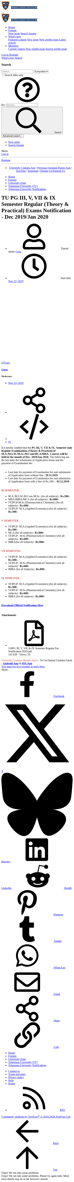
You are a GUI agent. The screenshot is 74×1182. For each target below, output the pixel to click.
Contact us (14, 1071)
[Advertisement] (37, 323)
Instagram (33, 170)
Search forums (28, 33)
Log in (5, 154)
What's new (14, 36)
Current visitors (16, 48)
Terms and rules (16, 1074)
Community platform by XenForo (36, 1116)
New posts (14, 33)
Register (5, 160)
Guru (18, 251)
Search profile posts (56, 48)
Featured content (17, 39)
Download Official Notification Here (22, 605)
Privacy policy (16, 1077)
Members (13, 45)
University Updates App (22, 167)
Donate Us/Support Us (52, 170)
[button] (27, 101)
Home (11, 27)
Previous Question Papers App (54, 167)
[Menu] (2, 13)
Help (11, 1080)
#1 (9, 441)
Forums (12, 30)
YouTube (21, 170)
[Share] (34, 412)
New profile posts (49, 39)
